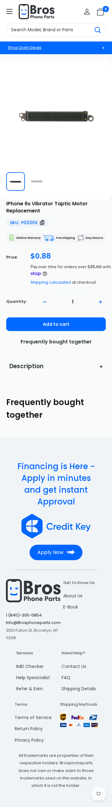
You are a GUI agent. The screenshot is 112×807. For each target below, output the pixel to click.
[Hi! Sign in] (87, 11)
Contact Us (74, 666)
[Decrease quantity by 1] (45, 301)
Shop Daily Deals (24, 47)
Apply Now (50, 552)
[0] (101, 11)
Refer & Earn (29, 689)
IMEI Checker (30, 666)
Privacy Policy (29, 740)
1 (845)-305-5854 (24, 615)
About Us (72, 596)
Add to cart (56, 324)
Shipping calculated (50, 282)
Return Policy (29, 729)
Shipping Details (79, 689)
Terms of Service (33, 717)
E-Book (70, 607)
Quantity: (16, 301)
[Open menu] (9, 11)
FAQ (66, 677)
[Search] (97, 30)
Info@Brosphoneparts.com (33, 623)
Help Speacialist (33, 677)
